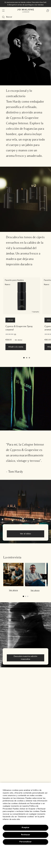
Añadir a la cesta (15, 347)
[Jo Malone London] (25, 10)
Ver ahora (13, 590)
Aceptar (25, 827)
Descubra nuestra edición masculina (25, 657)
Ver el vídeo (25, 534)
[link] (13, 579)
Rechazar (25, 835)
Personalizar (25, 842)
